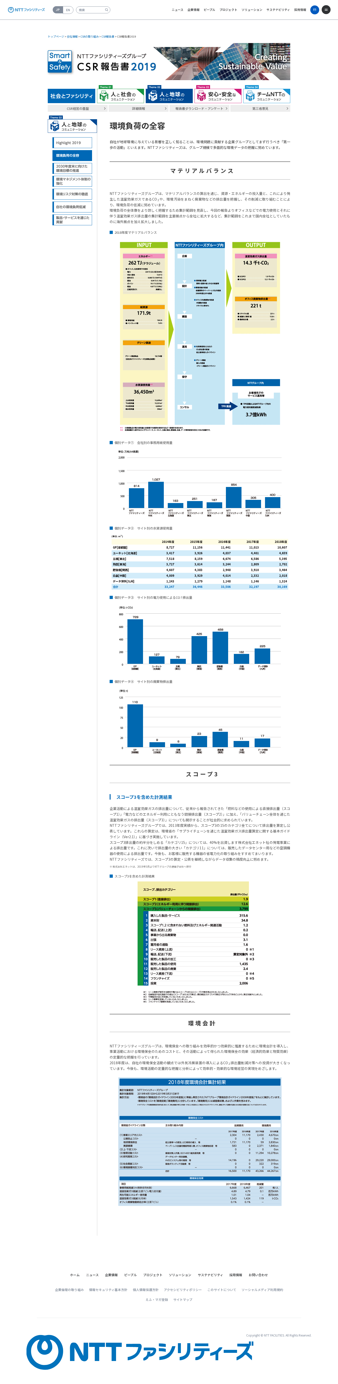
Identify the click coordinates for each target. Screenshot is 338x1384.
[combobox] (93, 9)
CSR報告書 (107, 36)
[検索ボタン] (106, 10)
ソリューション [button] (251, 9)
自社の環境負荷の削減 (72, 207)
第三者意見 (260, 108)
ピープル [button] (209, 9)
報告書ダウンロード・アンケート (199, 108)
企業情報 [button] (193, 9)
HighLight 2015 (72, 142)
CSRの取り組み (89, 36)
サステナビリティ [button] (278, 9)
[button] (92, 1274)
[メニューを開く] (326, 9)
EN (68, 9)
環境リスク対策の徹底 (72, 194)
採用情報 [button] (300, 9)
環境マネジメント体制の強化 (72, 181)
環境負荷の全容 (72, 155)
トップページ (56, 36)
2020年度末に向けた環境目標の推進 (72, 168)
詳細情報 (138, 108)
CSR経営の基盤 (78, 108)
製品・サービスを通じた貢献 (72, 220)
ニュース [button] (177, 9)
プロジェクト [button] (228, 9)
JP (58, 9)
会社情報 (72, 36)
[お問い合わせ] (314, 9)
